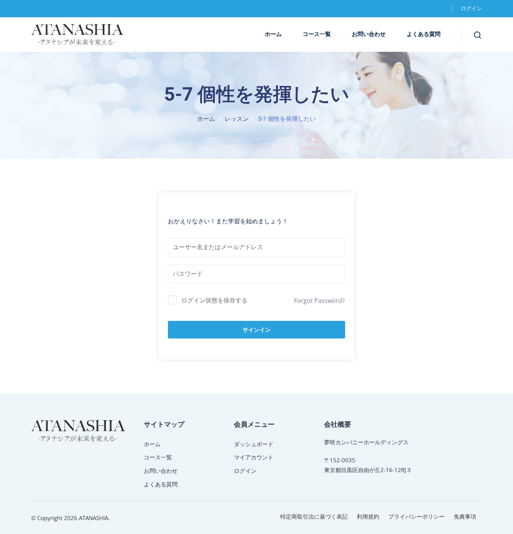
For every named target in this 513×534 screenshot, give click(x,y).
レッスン (237, 118)
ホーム (273, 34)
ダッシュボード (253, 444)
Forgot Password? (319, 300)
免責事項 (465, 516)
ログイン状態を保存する (214, 300)
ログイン (471, 8)
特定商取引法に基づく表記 (314, 516)
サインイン (257, 329)
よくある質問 (424, 34)
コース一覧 (317, 34)
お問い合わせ (369, 34)
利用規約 (368, 516)
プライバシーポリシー (416, 516)
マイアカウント (253, 457)
